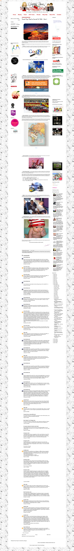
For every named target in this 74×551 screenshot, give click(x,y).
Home (14, 14)
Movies (38, 14)
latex (36, 545)
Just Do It (33, 251)
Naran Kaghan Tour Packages (28, 420)
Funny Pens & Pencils (27, 446)
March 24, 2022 (27, 404)
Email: (55, 27)
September (56, 288)
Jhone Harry (26, 266)
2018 (54, 280)
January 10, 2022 (27, 352)
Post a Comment (26, 532)
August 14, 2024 (27, 489)
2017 (54, 281)
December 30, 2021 (27, 329)
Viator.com (24, 75)
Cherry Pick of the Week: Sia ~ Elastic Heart (58, 318)
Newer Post (24, 534)
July (55, 291)
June (55, 292)
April (55, 294)
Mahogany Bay (43, 436)
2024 (54, 275)
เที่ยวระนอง (43, 270)
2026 (54, 274)
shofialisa (25, 450)
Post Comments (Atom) (31, 536)
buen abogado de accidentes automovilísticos (31, 523)
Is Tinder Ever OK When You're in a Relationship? (58, 310)
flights (29, 293)
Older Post (48, 534)
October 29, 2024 (27, 503)
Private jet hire (27, 328)
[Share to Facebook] (33, 250)
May (55, 293)
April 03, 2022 (26, 411)
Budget (25, 251)
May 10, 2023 (26, 456)
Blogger (43, 545)
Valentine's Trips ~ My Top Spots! (58, 324)
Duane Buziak (26, 257)
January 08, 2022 (27, 336)
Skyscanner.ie (25, 59)
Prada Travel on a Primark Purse (39, 251)
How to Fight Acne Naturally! (59, 202)
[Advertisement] (14, 69)
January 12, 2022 (27, 360)
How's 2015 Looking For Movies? (58, 328)
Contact (59, 14)
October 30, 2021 (27, 285)
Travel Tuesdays (24, 252)
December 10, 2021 (27, 308)
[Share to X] (32, 250)
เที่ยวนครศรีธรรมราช (29, 262)
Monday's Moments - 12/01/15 (57, 326)
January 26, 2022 (27, 379)
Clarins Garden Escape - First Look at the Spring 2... (58, 333)
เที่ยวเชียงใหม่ (40, 335)
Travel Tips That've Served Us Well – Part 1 (58, 335)
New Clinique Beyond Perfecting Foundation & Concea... (58, 302)
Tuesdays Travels (29, 252)
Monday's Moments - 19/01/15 (57, 316)
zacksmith (25, 399)
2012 (54, 341)
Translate (18, 24)
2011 (54, 342)
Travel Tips (48, 251)
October (55, 287)
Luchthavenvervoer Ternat (30, 359)
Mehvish (25, 506)
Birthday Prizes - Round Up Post (59, 257)
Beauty (20, 14)
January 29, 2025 (27, 524)
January (55, 298)
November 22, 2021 (27, 294)
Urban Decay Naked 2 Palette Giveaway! (59, 226)
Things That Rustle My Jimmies (58, 300)
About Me (52, 14)
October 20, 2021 (27, 271)
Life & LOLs (31, 14)
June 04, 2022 (26, 423)
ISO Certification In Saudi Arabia (29, 502)
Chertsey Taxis (27, 385)
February (55, 297)
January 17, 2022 (27, 369)
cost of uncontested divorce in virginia (30, 454)
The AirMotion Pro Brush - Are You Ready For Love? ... (58, 308)
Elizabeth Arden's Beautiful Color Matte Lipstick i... (58, 314)
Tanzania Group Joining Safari (29, 414)
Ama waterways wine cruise (36, 403)
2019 (54, 279)
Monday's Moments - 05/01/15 (57, 337)
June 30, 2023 (26, 481)
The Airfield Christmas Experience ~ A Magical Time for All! (59, 250)
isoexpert (25, 499)
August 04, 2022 (27, 430)
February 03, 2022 (27, 386)
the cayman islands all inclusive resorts (30, 426)
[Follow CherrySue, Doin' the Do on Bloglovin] (14, 82)
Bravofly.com (29, 59)
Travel (25, 14)
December (56, 285)
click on (33, 351)
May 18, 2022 (26, 417)
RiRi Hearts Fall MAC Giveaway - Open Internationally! (59, 219)
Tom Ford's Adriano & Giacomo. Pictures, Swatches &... (57, 322)
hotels (34, 300)
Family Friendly (29, 251)
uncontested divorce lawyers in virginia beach (31, 455)
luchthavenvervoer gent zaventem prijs (34, 343)
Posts (54, 183)
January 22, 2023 (27, 447)
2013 (54, 340)
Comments (55, 185)
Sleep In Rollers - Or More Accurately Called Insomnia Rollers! (59, 242)
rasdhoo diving (40, 277)
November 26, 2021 (27, 301)
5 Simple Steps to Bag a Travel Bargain (59, 265)
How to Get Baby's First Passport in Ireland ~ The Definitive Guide (59, 194)
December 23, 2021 (27, 322)
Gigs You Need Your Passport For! (57, 312)
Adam (24, 332)
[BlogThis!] (31, 250)
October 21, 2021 (27, 278)
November (56, 286)
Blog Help (45, 14)
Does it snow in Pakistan (28, 465)
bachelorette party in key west (34, 368)
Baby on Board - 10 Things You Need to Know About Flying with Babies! (59, 210)
